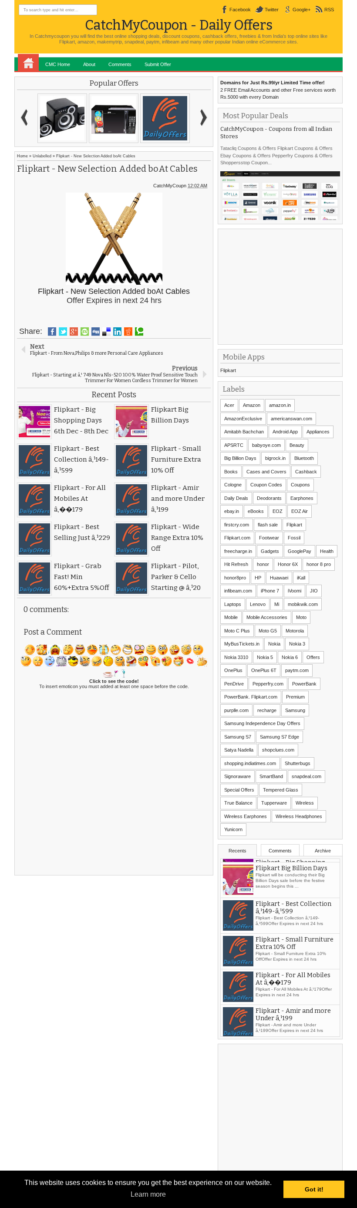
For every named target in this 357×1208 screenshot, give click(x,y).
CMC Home (57, 64)
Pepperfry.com (268, 683)
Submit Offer (158, 64)
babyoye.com (266, 445)
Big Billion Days (240, 458)
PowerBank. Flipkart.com (250, 696)
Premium (295, 696)
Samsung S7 (237, 736)
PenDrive (234, 683)
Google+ (301, 9)
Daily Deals (236, 498)
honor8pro (235, 577)
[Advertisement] (285, 285)
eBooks (256, 511)
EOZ (278, 511)
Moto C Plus (237, 630)
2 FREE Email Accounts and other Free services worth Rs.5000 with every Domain (278, 90)
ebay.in (231, 511)
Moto (301, 617)
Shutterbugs (297, 763)
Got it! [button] (314, 1189)
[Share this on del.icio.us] (106, 331)
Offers (313, 657)
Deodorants (269, 498)
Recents (237, 850)
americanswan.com (291, 418)
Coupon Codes (266, 484)
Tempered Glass (280, 789)
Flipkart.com (237, 537)
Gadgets (270, 551)
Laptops (232, 604)
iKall (301, 577)
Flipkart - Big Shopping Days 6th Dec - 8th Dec (290, 868)
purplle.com (236, 710)
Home (28, 62)
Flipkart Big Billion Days (291, 900)
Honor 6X (288, 564)
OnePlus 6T (263, 670)
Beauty (297, 445)
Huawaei (279, 577)
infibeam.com (238, 590)
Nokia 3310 (236, 657)
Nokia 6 (290, 657)
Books (231, 471)
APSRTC (233, 445)
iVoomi (294, 590)
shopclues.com (278, 749)
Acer (229, 405)
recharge (266, 710)
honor (263, 564)
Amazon (251, 405)
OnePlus (233, 670)
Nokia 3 (297, 643)
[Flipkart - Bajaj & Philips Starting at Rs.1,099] (62, 118)
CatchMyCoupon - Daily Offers (179, 25)
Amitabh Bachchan (244, 431)
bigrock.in (275, 458)
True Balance (238, 802)
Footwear (269, 537)
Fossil (294, 537)
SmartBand (271, 776)
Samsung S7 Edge (279, 736)
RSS (329, 9)
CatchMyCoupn (169, 185)
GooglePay (299, 551)
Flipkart (228, 370)
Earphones (301, 498)
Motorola (295, 630)
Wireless (305, 802)
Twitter (272, 9)
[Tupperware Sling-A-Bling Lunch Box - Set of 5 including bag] (165, 118)
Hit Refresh (236, 564)
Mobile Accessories (266, 617)
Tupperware (274, 802)
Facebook (240, 9)
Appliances (318, 431)
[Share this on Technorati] (139, 331)
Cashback (306, 471)
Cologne (233, 484)
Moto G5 (268, 630)
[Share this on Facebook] (52, 331)
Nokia (274, 643)
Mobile (231, 617)
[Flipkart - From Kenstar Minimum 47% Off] (113, 118)
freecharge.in (238, 551)
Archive (323, 850)
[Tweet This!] (63, 331)
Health (326, 551)
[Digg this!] (95, 331)
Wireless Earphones (245, 816)
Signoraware (237, 776)
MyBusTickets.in (241, 643)
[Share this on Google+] (74, 331)
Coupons (300, 484)
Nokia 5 (265, 657)
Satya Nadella (238, 749)
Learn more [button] (148, 1194)
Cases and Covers (266, 471)
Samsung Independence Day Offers (262, 723)
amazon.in (280, 405)
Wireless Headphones (299, 816)
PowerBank (304, 683)
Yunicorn (233, 829)
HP (258, 577)
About (89, 64)
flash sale (268, 524)
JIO (314, 590)
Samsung (295, 710)
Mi (276, 604)
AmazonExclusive (243, 418)
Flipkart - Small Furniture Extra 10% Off (294, 975)
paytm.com (297, 670)
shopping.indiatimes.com (250, 763)
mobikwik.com (303, 604)
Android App (285, 431)
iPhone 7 (270, 590)
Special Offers (239, 789)
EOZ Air (299, 511)
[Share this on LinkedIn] (117, 331)
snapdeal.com (306, 776)
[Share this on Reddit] (128, 331)
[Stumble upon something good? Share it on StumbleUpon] (85, 331)
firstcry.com (236, 524)
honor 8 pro (318, 564)
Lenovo (258, 604)
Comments (119, 64)
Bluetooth (304, 458)
